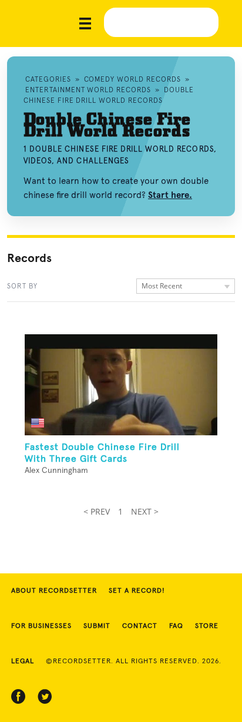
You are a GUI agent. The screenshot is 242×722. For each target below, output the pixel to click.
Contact (139, 626)
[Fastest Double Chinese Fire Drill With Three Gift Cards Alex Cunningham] (121, 384)
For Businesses (41, 626)
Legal (22, 661)
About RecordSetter (54, 591)
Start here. (170, 195)
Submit (96, 626)
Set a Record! (137, 591)
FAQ (176, 626)
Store (207, 626)
